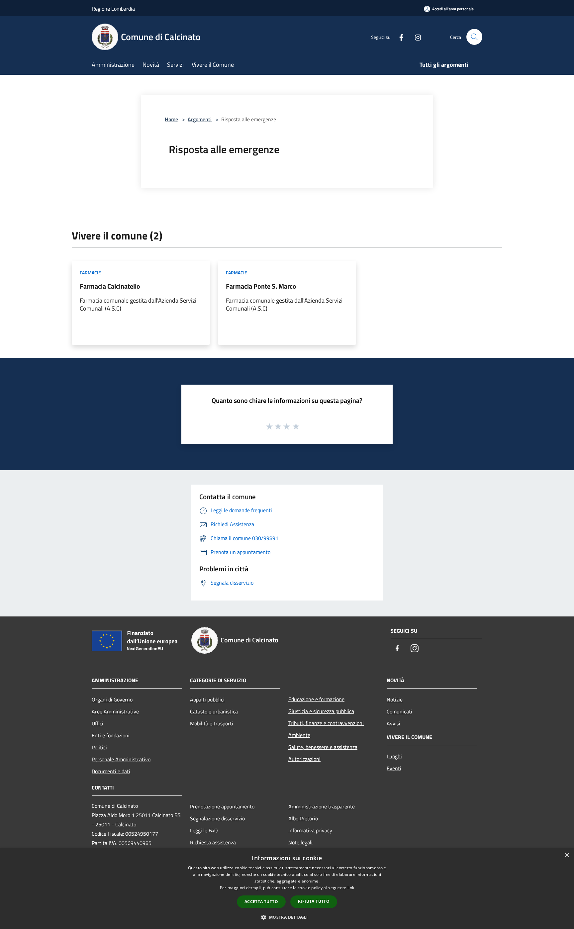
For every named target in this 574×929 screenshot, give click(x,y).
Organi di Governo (112, 699)
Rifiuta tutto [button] (314, 901)
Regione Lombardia (113, 9)
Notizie (395, 699)
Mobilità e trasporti (211, 723)
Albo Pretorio (303, 818)
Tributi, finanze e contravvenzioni (326, 723)
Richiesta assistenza (213, 842)
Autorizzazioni (304, 759)
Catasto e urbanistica (214, 711)
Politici (99, 747)
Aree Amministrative (115, 711)
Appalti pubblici (207, 699)
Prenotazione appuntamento (222, 806)
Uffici (97, 723)
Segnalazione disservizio (217, 818)
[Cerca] (474, 37)
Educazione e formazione (316, 699)
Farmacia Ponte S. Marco (261, 286)
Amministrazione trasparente (321, 806)
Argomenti (200, 119)
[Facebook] (398, 36)
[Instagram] (415, 36)
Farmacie (90, 272)
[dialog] (287, 888)
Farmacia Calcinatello (110, 286)
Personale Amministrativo (121, 759)
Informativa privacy (310, 830)
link (350, 887)
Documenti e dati (111, 771)
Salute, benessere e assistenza (322, 747)
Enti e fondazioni (111, 735)
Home (171, 119)
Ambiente (299, 735)
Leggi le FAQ (204, 830)
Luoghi (394, 756)
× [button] (566, 855)
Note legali (300, 842)
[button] (287, 917)
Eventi (394, 768)
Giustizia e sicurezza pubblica (321, 711)
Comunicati (399, 711)
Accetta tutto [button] (261, 901)
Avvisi (393, 723)
